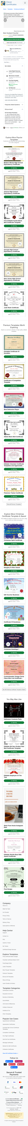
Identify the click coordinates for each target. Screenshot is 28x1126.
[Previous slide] (5, 20)
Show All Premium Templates (14, 504)
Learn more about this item (11, 100)
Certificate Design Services (9, 949)
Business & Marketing (8, 997)
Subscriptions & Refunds (9, 925)
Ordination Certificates (8, 1049)
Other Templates (7, 1014)
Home (4, 9)
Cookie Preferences (11, 1105)
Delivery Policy (6, 922)
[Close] (24, 1121)
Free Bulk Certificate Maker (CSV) (11, 960)
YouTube (12, 1064)
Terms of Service (7, 919)
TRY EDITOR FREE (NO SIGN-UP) (14, 39)
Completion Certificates (8, 1032)
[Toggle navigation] (25, 2)
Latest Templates (7, 966)
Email (11, 127)
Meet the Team (6, 909)
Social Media (6, 1000)
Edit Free (15, 168)
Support (5, 932)
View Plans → (7, 62)
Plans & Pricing (6, 980)
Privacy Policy (6, 915)
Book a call (22, 127)
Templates (10, 9)
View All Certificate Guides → (10, 1053)
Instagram (19, 1061)
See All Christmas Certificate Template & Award (14, 689)
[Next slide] (22, 20)
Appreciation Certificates (9, 1024)
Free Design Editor (7, 963)
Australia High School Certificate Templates (11, 1028)
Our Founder (6, 912)
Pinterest (21, 1064)
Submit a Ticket (6, 942)
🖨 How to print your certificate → (13, 85)
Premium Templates (8, 973)
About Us (5, 905)
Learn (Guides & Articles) (9, 983)
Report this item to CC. (19, 31)
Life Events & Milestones (9, 1003)
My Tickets (5, 946)
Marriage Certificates (8, 1042)
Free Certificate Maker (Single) (10, 956)
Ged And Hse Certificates (9, 1039)
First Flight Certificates (8, 1036)
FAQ (4, 939)
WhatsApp (16, 127)
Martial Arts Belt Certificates (10, 1046)
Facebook (9, 1061)
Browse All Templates (8, 976)
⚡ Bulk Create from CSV (14, 42)
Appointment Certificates (9, 1021)
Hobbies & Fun (6, 1010)
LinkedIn (14, 1067)
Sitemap (20, 1105)
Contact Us (5, 936)
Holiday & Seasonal (7, 1007)
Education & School (7, 993)
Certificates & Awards (8, 990)
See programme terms (13, 122)
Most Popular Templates (9, 970)
